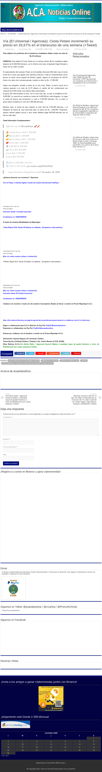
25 (37, 750)
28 (79, 750)
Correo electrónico (10, 447)
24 (22, 750)
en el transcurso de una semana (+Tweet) (24, 360)
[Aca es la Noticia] (51, 12)
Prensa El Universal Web (69, 360)
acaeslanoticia (9, 49)
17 (22, 747)
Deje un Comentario (63, 49)
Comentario (8, 417)
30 (8, 753)
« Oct (3, 756)
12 (51, 744)
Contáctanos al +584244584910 (14, 217)
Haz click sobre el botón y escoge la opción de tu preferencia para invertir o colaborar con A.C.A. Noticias (46, 320)
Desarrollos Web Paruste (56, 763)
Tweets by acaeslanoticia (11, 610)
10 (22, 744)
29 (94, 750)
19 (51, 747)
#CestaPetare (27, 126)
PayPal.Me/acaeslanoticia (55, 325)
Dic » (7, 756)
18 (37, 747)
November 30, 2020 (51, 171)
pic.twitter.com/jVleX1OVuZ (39, 166)
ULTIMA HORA (47, 49)
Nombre (6, 439)
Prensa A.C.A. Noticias (50, 360)
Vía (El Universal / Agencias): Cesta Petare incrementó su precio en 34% (28, 363)
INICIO (3, 34)
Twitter (84, 360)
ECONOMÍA (12, 34)
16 (8, 747)
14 (79, 744)
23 (8, 750)
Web (4, 455)
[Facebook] (51, 765)
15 (94, 744)
